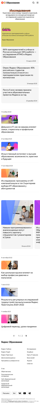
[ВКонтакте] (20, 393)
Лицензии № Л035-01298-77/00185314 (17, 401)
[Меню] (37, 3)
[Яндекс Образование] (10, 2)
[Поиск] (33, 3)
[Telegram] (29, 393)
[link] (14, 336)
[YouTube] (25, 393)
